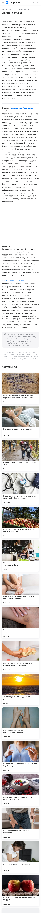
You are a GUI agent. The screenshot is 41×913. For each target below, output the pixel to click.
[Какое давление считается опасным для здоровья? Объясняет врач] (20, 489)
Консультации (6, 9)
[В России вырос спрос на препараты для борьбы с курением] (20, 756)
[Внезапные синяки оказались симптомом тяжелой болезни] (20, 622)
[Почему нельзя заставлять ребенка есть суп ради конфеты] (20, 556)
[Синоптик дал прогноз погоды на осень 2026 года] (20, 455)
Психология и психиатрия (22, 9)
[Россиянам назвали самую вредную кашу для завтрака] (20, 790)
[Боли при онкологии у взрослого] (20, 857)
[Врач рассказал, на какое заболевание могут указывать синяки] (20, 723)
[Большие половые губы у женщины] (20, 422)
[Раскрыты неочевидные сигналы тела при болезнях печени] (20, 589)
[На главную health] (14, 2)
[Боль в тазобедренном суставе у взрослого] (20, 823)
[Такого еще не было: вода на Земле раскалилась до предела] (20, 689)
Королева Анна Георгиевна (21, 108)
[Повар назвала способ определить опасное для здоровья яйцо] (20, 656)
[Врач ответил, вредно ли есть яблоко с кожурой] (20, 890)
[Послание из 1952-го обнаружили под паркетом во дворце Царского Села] (20, 388)
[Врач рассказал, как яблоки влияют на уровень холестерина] (20, 522)
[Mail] (7, 2)
